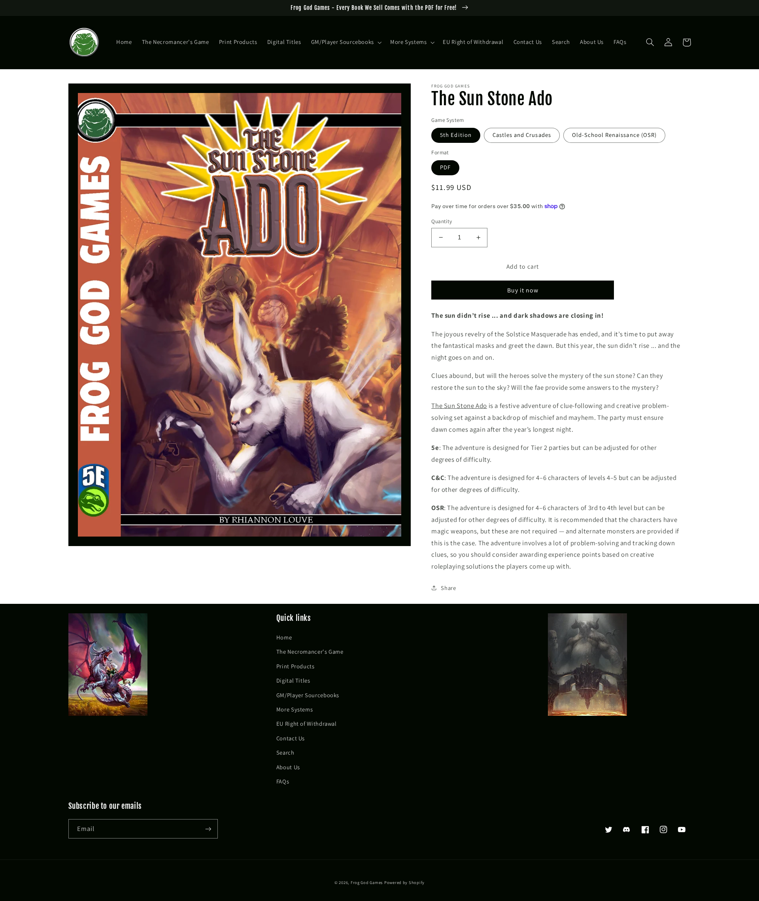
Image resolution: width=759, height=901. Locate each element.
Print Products (295, 666)
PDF (445, 167)
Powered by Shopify (404, 882)
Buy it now (523, 290)
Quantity (441, 221)
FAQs (282, 781)
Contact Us (290, 738)
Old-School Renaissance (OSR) (614, 134)
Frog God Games (367, 882)
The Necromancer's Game (310, 651)
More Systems (294, 709)
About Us (288, 767)
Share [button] (448, 588)
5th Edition (456, 134)
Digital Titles (293, 680)
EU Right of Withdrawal (306, 723)
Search (285, 752)
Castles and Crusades (522, 134)
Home (284, 637)
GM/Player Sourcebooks (307, 695)
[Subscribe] (208, 828)
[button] (345, 42)
